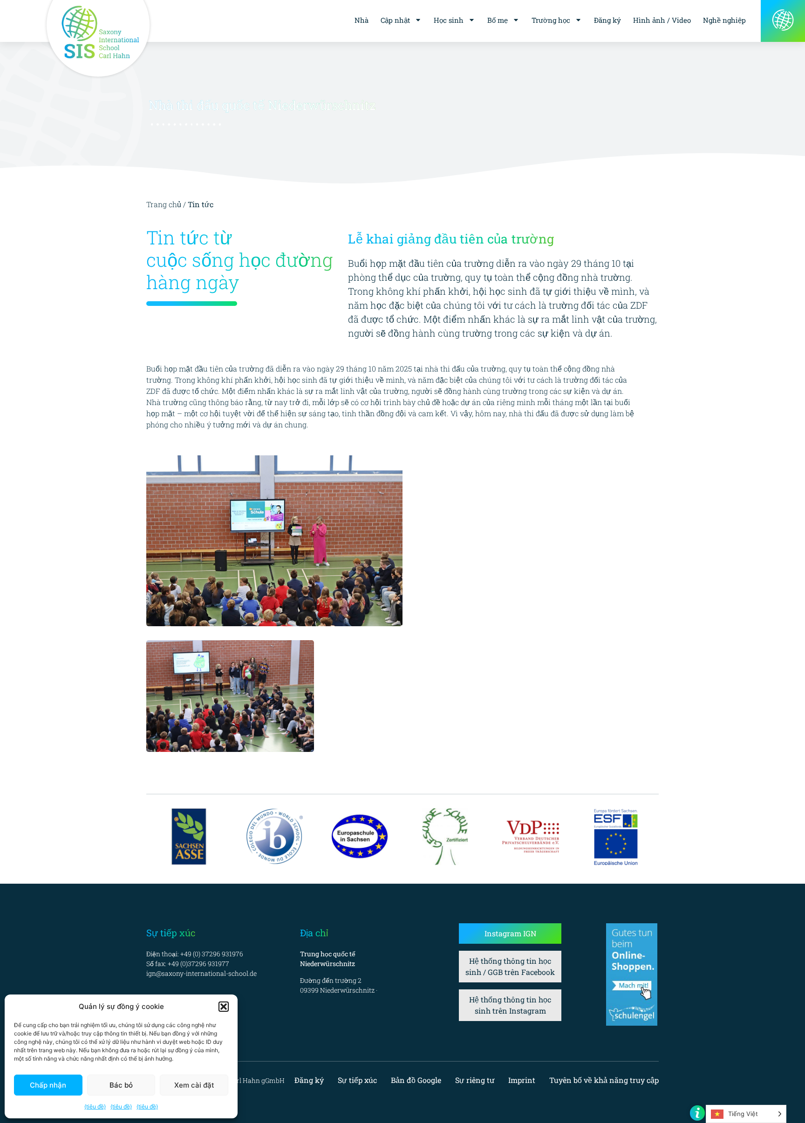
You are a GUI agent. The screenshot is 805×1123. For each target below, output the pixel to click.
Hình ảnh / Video (662, 20)
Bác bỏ (121, 1085)
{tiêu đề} (95, 1106)
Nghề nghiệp (724, 20)
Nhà (361, 20)
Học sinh (449, 20)
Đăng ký (607, 20)
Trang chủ (163, 204)
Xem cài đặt (194, 1085)
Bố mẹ (497, 20)
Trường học (551, 20)
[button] (223, 1006)
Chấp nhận (48, 1085)
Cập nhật (395, 20)
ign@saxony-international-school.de (201, 973)
